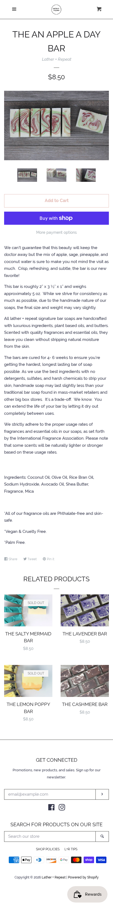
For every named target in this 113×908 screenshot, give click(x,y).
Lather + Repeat (56, 59)
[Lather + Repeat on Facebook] (51, 808)
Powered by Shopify (83, 877)
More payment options (56, 232)
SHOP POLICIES (48, 849)
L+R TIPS (70, 849)
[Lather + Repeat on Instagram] (62, 808)
